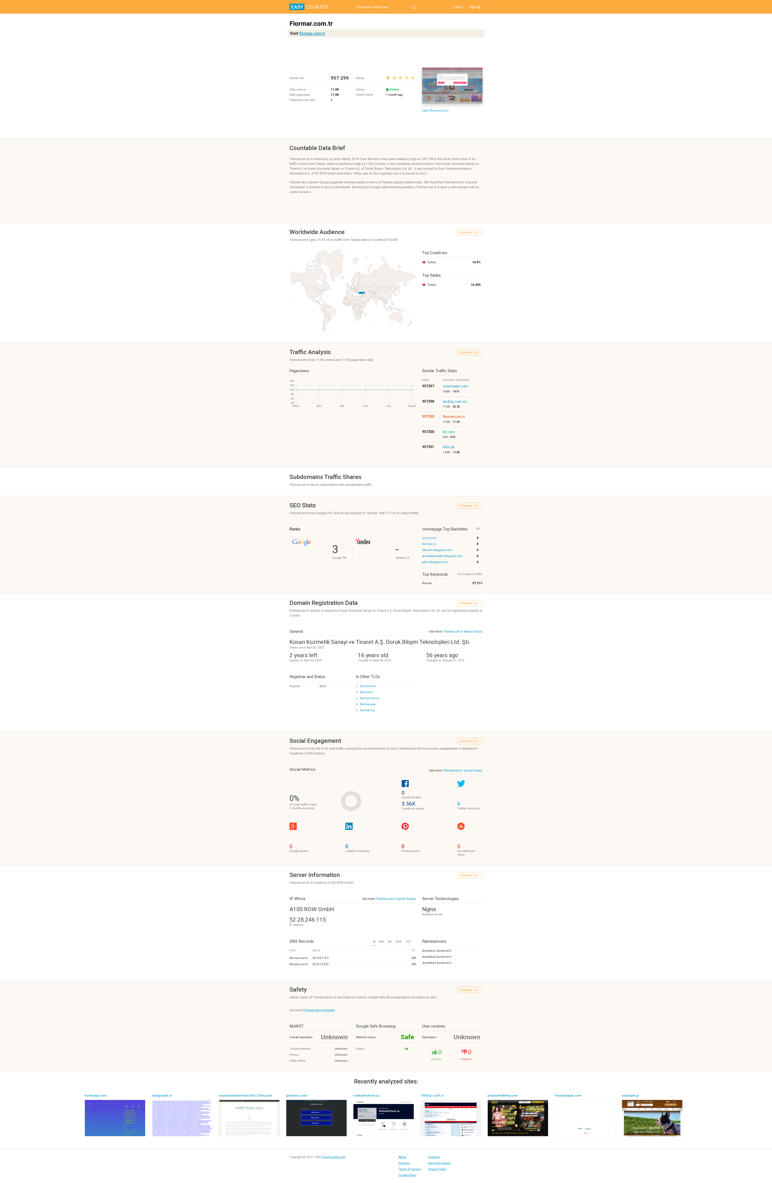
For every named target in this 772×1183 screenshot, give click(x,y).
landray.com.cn (455, 401)
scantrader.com (455, 386)
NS (390, 942)
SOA (398, 942)
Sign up (475, 7)
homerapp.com (95, 1095)
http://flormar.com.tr (435, 110)
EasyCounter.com (334, 1157)
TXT (408, 942)
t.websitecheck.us (366, 1095)
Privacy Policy (437, 1169)
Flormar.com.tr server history (396, 899)
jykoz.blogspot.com (435, 562)
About (402, 1157)
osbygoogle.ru (162, 1095)
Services (404, 1163)
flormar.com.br (369, 698)
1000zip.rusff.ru (432, 1095)
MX (381, 942)
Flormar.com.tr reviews (319, 1010)
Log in (458, 7)
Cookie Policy (407, 1175)
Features (434, 1157)
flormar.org (367, 710)
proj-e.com (429, 538)
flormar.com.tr (312, 33)
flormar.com (368, 686)
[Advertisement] (386, 52)
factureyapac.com (568, 1095)
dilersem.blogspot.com (437, 550)
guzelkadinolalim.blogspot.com (442, 556)
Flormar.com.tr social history (462, 770)
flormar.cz (366, 692)
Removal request (439, 1163)
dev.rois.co (429, 544)
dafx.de (449, 447)
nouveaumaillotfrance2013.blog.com (245, 1095)
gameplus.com (296, 1095)
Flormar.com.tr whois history (462, 631)
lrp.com (449, 432)
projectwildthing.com (503, 1095)
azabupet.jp (630, 1095)
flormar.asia (368, 704)
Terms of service (409, 1169)
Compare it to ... (470, 232)
